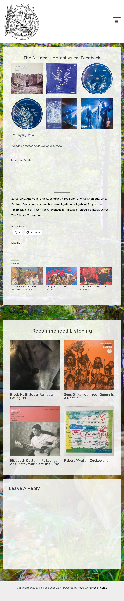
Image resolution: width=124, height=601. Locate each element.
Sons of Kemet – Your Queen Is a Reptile (89, 396)
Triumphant (35, 215)
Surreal (105, 209)
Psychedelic (56, 209)
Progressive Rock (22, 209)
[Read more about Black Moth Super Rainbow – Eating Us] (35, 365)
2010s (14, 198)
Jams (34, 204)
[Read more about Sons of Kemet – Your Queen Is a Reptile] (89, 365)
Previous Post (14, 312)
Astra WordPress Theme (92, 587)
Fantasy (16, 204)
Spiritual (93, 209)
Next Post (112, 312)
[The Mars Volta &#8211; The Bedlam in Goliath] (27, 276)
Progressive (95, 204)
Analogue (32, 198)
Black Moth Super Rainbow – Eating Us (33, 396)
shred (83, 209)
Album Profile (22, 160)
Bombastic (56, 198)
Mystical (81, 204)
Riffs (68, 209)
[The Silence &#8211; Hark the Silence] (95, 276)
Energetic (93, 198)
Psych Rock (41, 209)
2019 (22, 198)
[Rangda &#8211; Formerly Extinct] (61, 276)
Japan (43, 204)
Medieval (54, 204)
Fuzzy (26, 204)
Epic (103, 198)
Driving (81, 198)
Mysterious (68, 204)
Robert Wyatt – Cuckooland (86, 461)
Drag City (69, 198)
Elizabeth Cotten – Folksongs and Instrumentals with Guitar (34, 462)
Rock (75, 209)
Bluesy (44, 198)
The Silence (18, 215)
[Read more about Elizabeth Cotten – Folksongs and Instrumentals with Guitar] (35, 431)
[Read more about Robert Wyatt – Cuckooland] (89, 431)
